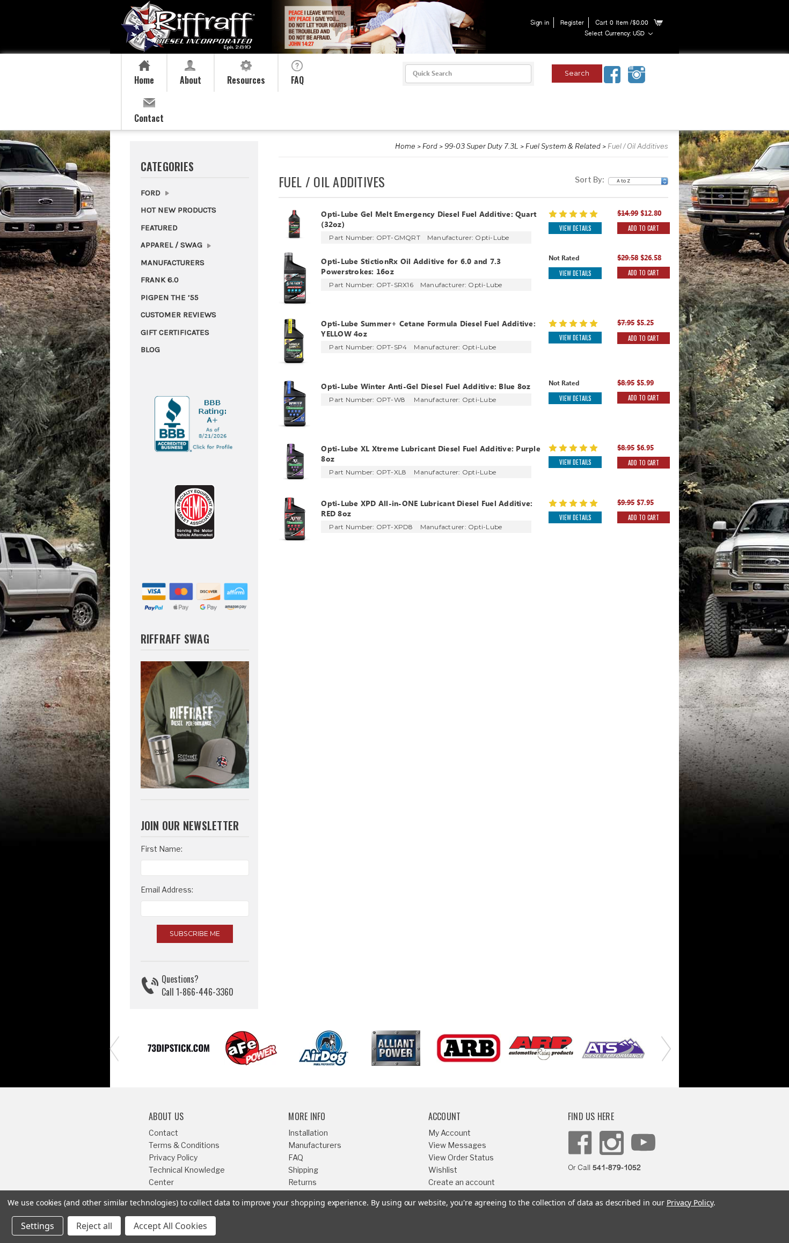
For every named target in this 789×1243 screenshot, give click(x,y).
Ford (429, 146)
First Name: (161, 848)
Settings (37, 1226)
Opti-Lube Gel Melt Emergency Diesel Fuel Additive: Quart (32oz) (428, 220)
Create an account (461, 1182)
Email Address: (167, 889)
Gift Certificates (175, 332)
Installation (308, 1132)
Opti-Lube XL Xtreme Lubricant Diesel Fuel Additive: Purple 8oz (430, 455)
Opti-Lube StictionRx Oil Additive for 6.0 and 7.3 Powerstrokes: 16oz (411, 268)
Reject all (94, 1226)
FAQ (295, 1157)
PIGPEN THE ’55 (170, 297)
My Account (449, 1132)
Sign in (539, 23)
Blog (150, 349)
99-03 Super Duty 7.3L (481, 146)
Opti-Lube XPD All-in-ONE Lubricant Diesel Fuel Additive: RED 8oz (426, 510)
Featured (159, 227)
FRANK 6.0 (160, 279)
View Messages (457, 1145)
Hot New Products (178, 210)
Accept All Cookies (170, 1226)
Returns (302, 1182)
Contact (163, 1132)
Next (663, 1048)
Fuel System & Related (563, 146)
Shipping (303, 1169)
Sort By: (589, 179)
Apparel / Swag (172, 245)
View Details (575, 228)
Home (405, 146)
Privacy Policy (173, 1157)
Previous (112, 1048)
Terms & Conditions (184, 1145)
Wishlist (442, 1169)
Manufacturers (172, 262)
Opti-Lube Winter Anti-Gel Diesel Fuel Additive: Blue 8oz (425, 387)
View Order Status (461, 1157)
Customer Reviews (178, 314)
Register (572, 23)
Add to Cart (643, 228)
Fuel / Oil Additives (638, 146)
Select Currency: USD (616, 34)
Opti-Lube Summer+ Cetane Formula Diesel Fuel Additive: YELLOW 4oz (428, 330)
